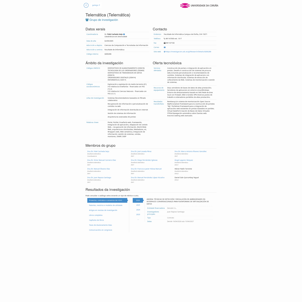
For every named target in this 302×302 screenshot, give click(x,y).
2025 (138, 205)
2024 (138, 210)
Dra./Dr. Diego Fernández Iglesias (144, 160)
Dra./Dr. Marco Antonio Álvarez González (191, 151)
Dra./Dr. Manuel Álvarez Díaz (98, 169)
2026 (138, 200)
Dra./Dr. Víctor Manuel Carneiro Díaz (101, 160)
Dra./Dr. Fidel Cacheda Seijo (98, 151)
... (138, 219)
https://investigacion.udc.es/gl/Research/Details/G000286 (188, 51)
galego (95, 5)
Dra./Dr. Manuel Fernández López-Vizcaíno (147, 177)
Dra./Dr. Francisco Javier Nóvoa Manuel (146, 169)
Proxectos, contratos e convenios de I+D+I (105, 200)
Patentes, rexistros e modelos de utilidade (105, 205)
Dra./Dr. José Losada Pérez (141, 151)
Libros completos (96, 215)
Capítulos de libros (96, 220)
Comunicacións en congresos (100, 230)
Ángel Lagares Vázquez (184, 160)
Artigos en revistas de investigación (103, 210)
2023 (138, 214)
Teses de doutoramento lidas (100, 225)
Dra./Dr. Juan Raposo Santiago (99, 177)
